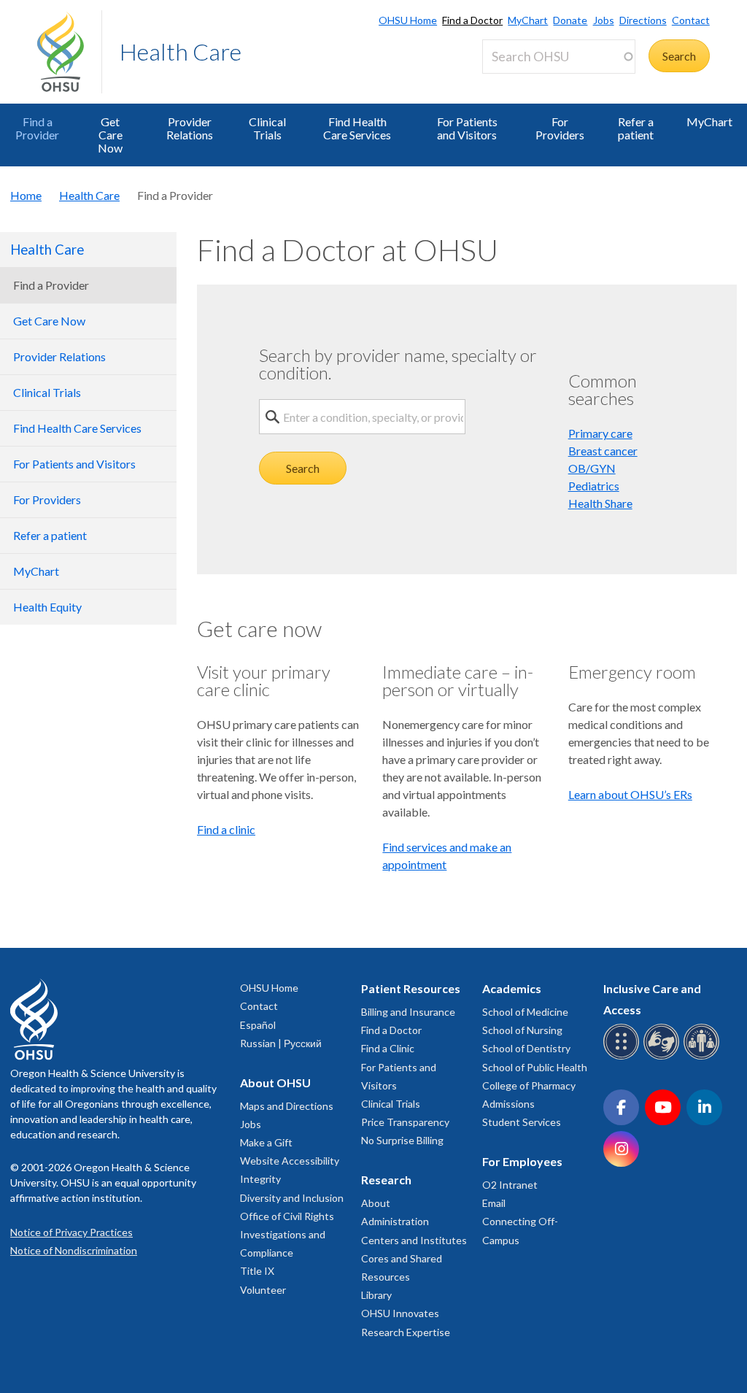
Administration (395, 1221)
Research (386, 1179)
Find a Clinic (387, 1048)
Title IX (257, 1271)
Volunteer (263, 1290)
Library (376, 1295)
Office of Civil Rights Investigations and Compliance (287, 1234)
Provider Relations (189, 128)
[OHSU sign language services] (663, 1057)
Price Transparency (405, 1122)
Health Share (600, 503)
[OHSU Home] (69, 51)
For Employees (522, 1161)
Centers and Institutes (414, 1240)
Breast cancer (603, 451)
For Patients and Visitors (467, 128)
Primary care (600, 433)
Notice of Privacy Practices (71, 1232)
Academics (511, 988)
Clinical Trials (267, 128)
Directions (643, 20)
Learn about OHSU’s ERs (630, 794)
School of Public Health (534, 1067)
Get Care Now (110, 135)
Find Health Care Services (357, 128)
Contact (691, 20)
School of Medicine (525, 1012)
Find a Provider (37, 128)
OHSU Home (408, 20)
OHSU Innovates (400, 1313)
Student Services (521, 1122)
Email (494, 1203)
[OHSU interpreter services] (704, 1057)
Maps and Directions (286, 1106)
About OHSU (275, 1082)
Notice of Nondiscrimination (73, 1250)
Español (258, 1025)
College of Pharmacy (529, 1085)
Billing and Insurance (408, 1012)
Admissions (508, 1103)
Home (26, 195)
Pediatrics (593, 486)
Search (303, 468)
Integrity (260, 1179)
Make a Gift (266, 1142)
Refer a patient (636, 128)
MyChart (528, 20)
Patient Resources (410, 988)
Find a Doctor (472, 20)
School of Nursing (522, 1030)
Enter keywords (527, 82)
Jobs (603, 20)
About (375, 1203)
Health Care (180, 51)
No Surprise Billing (402, 1140)
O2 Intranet (510, 1184)
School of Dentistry (526, 1048)
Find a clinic (226, 829)
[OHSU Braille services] (623, 1057)
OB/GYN (592, 468)
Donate (570, 20)
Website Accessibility (289, 1160)
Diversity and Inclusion (292, 1198)
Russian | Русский (281, 1043)
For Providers (559, 128)
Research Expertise (405, 1332)
